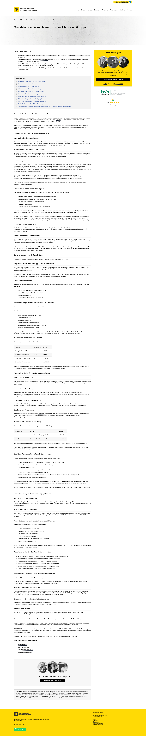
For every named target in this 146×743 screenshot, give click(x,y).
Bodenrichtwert (34, 68)
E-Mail (105, 84)
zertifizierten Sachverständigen (82, 545)
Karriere (122, 10)
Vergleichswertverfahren (41, 59)
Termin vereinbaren (23, 647)
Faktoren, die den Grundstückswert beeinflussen (31, 84)
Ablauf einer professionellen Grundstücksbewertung (32, 101)
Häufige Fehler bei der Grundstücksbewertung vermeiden (33, 104)
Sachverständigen (34, 121)
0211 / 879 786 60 (122, 2)
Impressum (95, 720)
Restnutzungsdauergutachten (99, 714)
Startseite (16, 20)
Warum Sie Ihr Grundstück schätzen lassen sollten (32, 81)
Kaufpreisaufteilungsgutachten (100, 715)
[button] (87, 10)
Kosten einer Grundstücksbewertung (28, 94)
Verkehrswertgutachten (39, 394)
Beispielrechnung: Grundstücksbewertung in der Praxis (33, 89)
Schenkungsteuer (18, 394)
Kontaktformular (22, 644)
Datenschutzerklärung (98, 723)
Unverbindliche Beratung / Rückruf (113, 79)
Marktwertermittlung (97, 716)
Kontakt (129, 10)
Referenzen (113, 10)
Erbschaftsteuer (75, 392)
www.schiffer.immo (26, 652)
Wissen (22, 20)
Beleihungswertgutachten (45, 413)
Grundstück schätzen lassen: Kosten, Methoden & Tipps (41, 20)
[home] (25, 9)
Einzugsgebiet (96, 721)
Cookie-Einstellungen (98, 724)
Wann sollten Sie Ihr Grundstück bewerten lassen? (32, 91)
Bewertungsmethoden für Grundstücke (28, 86)
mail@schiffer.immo (27, 649)
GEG (35, 175)
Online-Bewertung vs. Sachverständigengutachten (31, 99)
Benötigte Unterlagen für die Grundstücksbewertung (32, 96)
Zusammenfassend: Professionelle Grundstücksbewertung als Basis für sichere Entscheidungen (44, 106)
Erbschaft (58, 119)
